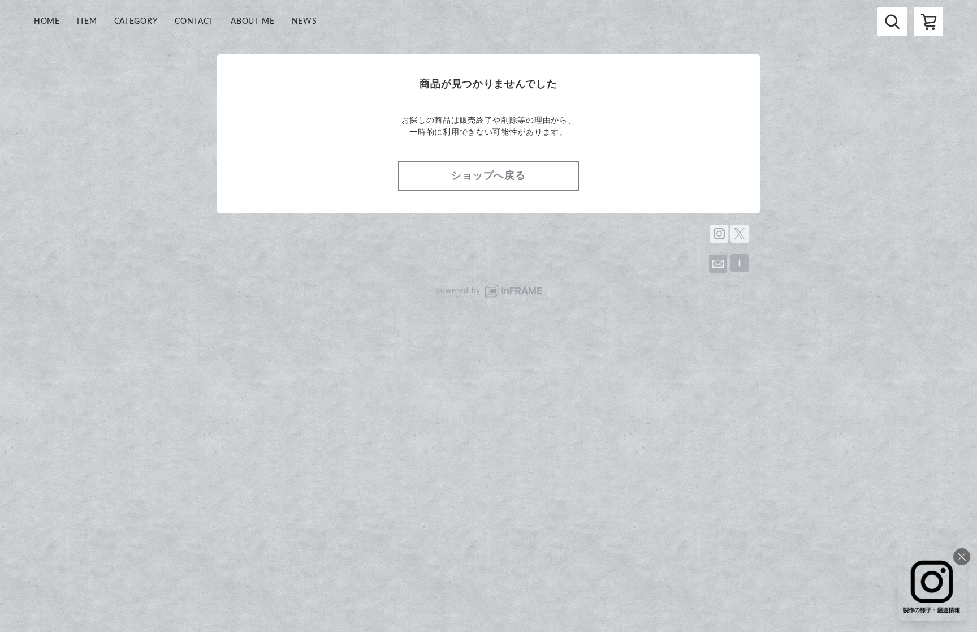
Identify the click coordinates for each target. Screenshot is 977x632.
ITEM (87, 21)
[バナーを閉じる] (961, 556)
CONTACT (194, 21)
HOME (47, 21)
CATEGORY (136, 21)
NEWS (304, 21)
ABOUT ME (253, 21)
